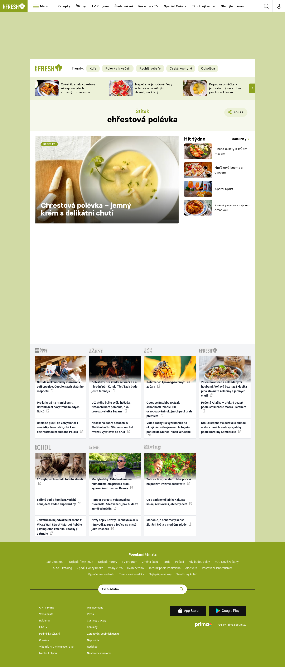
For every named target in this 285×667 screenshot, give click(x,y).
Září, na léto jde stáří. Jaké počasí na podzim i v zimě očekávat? (168, 481)
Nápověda (93, 640)
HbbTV (43, 627)
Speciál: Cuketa (175, 6)
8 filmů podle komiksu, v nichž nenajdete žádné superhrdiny (56, 502)
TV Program (100, 6)
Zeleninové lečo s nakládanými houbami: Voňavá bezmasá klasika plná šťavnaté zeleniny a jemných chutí (224, 388)
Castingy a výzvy (96, 620)
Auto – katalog (62, 568)
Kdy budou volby (199, 561)
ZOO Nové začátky (227, 561)
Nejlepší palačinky (160, 574)
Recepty (64, 6)
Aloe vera (191, 568)
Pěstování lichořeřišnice (217, 568)
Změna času (150, 561)
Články (81, 6)
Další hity (239, 139)
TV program (129, 561)
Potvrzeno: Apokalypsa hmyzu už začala (168, 384)
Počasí (179, 561)
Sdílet (237, 114)
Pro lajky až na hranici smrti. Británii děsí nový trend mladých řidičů (58, 407)
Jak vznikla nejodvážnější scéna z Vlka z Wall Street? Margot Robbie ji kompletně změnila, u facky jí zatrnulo (59, 526)
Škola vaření (124, 6)
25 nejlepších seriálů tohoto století (60, 479)
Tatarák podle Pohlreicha (165, 568)
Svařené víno (135, 568)
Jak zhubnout (55, 561)
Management (95, 607)
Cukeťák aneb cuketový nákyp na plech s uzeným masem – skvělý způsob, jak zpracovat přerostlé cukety (78, 94)
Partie (166, 561)
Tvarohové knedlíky (131, 574)
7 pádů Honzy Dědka (90, 568)
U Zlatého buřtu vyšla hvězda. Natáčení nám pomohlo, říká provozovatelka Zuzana (111, 407)
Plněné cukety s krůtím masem (230, 151)
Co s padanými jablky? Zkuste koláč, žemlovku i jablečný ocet (167, 502)
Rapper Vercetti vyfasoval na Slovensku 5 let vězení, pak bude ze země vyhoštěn (115, 504)
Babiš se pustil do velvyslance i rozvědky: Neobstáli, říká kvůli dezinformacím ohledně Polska (58, 427)
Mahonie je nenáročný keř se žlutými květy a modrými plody (166, 522)
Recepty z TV (148, 6)
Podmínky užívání (49, 633)
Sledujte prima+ (232, 6)
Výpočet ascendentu (101, 574)
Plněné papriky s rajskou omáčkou (232, 207)
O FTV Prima (46, 607)
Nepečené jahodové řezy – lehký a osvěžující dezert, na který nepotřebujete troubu (153, 90)
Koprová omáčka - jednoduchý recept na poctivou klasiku (225, 88)
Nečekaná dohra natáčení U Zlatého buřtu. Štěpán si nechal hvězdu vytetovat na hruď (112, 427)
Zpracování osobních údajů (103, 633)
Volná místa (46, 614)
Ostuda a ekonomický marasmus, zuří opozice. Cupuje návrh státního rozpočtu (60, 386)
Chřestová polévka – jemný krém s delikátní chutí (86, 209)
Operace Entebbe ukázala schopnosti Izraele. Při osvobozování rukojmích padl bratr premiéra (169, 409)
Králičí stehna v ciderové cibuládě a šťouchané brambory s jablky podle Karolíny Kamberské (223, 427)
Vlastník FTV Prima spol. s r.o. (56, 646)
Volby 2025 (115, 568)
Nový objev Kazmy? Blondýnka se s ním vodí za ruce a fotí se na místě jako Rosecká (115, 524)
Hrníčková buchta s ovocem (228, 170)
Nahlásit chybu (48, 653)
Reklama (44, 620)
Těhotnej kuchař (204, 6)
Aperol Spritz (223, 189)
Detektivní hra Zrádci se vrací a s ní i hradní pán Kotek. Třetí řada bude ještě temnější (114, 386)
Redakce (92, 646)
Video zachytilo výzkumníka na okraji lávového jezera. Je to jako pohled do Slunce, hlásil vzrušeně (168, 427)
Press (90, 614)
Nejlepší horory (107, 561)
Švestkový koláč (186, 574)
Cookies (44, 640)
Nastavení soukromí (99, 653)
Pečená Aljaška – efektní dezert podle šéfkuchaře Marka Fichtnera (223, 405)
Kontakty (92, 627)
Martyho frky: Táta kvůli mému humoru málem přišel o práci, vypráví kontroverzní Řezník (112, 484)
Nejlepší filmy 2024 (81, 561)
